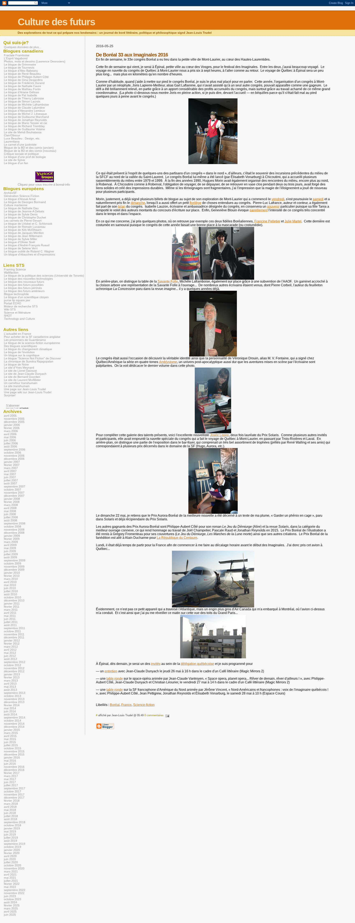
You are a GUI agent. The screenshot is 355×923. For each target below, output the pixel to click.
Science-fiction (144, 705)
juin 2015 (10, 742)
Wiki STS (10, 309)
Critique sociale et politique (21, 153)
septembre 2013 (14, 692)
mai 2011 (10, 615)
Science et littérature (17, 312)
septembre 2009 (14, 560)
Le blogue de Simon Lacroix (22, 101)
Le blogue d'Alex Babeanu (21, 70)
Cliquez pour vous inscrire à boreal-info (44, 184)
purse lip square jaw (17, 300)
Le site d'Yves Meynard (19, 367)
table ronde (114, 678)
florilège (195, 203)
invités (155, 664)
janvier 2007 (12, 461)
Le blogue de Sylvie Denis (21, 214)
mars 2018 (11, 803)
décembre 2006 (14, 458)
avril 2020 (10, 856)
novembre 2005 (14, 418)
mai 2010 (10, 585)
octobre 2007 (12, 489)
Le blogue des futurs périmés (23, 288)
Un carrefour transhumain (20, 383)
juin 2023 (10, 896)
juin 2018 (10, 813)
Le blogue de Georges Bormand (25, 202)
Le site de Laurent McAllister (22, 380)
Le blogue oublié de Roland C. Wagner (29, 251)
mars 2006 (11, 431)
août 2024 (10, 902)
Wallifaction (11, 272)
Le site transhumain (17, 386)
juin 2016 (10, 763)
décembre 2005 (14, 421)
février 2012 (12, 643)
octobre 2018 (12, 825)
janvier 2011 (12, 603)
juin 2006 (10, 440)
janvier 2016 (12, 757)
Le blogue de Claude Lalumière (24, 107)
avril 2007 (10, 471)
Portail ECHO (12, 303)
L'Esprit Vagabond (16, 58)
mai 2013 (10, 686)
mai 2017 (10, 779)
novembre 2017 (14, 794)
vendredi (278, 199)
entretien (111, 671)
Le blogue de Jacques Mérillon (24, 232)
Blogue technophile (16, 294)
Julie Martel (293, 221)
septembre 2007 (14, 486)
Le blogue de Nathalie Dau (21, 208)
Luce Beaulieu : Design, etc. (22, 138)
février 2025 (12, 905)
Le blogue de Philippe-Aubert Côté (26, 76)
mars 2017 (11, 776)
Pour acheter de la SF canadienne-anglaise (32, 336)
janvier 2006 (12, 424)
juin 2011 (10, 619)
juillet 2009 (11, 554)
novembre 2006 (14, 455)
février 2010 (12, 575)
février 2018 (12, 800)
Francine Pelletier (267, 221)
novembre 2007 (14, 492)
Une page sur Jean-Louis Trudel (25, 389)
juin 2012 (10, 655)
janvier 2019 (12, 828)
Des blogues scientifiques (20, 346)
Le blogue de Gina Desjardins (23, 80)
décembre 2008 (14, 532)
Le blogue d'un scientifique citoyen (26, 297)
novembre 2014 (14, 723)
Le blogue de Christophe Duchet (25, 217)
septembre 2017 (14, 788)
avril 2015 (10, 736)
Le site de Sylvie (14, 160)
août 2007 (10, 483)
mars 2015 (11, 732)
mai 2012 (10, 652)
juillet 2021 (11, 880)
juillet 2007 (11, 480)
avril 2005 (10, 415)
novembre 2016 (14, 766)
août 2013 (10, 689)
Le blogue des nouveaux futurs (24, 281)
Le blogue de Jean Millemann (23, 236)
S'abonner (13, 405)
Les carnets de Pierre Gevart (22, 220)
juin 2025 (10, 914)
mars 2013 (11, 680)
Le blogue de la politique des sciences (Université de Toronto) (44, 275)
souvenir (273, 206)
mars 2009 (11, 542)
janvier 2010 (12, 572)
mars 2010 (11, 578)
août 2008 (10, 520)
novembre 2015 (14, 751)
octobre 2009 (12, 563)
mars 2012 (11, 646)
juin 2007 (10, 477)
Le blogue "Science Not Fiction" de (32, 358)
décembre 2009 (14, 569)
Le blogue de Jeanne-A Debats (24, 211)
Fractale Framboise (16, 55)
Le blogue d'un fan (16, 163)
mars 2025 (11, 908)
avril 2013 (10, 683)
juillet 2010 (11, 591)
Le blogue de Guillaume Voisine (24, 129)
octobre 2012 (12, 665)
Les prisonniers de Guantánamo (25, 339)
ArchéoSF (10, 192)
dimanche (138, 203)
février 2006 (12, 428)
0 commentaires (154, 715)
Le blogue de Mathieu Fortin (22, 89)
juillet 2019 (11, 837)
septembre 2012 (14, 662)
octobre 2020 (12, 865)
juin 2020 (10, 859)
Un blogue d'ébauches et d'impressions (29, 254)
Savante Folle (168, 281)
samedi (318, 199)
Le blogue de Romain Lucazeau (24, 226)
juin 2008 (10, 514)
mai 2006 (10, 437)
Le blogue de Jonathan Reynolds (25, 120)
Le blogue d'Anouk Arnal (20, 199)
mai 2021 (10, 877)
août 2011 (10, 625)
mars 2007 (11, 468)
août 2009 (10, 557)
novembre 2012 (14, 668)
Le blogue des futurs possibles (24, 284)
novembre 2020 (14, 868)
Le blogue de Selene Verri (21, 248)
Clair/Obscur (12, 135)
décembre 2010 (14, 600)
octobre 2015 (12, 748)
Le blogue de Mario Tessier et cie (25, 123)
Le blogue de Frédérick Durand (24, 83)
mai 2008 (10, 511)
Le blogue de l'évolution (19, 352)
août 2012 (10, 659)
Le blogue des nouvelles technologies (28, 278)
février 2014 (12, 705)
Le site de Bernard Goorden (22, 376)
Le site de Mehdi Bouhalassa (22, 132)
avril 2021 (10, 874)
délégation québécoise (197, 664)
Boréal (115, 705)
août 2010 (10, 594)
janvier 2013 (12, 674)
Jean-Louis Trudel (12, 408)
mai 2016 (10, 760)
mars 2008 (11, 505)
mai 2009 (10, 548)
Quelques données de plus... (22, 47)
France (126, 705)
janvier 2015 (12, 729)
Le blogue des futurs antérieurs (24, 291)
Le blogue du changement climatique (28, 349)
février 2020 (12, 853)
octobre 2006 (12, 452)
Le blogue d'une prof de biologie (25, 157)
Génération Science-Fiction (21, 196)
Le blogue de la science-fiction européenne (32, 343)
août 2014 (10, 714)
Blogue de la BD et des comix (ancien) (29, 147)
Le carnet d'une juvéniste (20, 144)
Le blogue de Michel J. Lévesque (25, 113)
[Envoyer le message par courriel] (166, 715)
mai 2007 (10, 474)
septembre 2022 (14, 890)
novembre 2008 (14, 529)
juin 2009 (10, 551)
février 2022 (12, 883)
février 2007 (12, 465)
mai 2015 (10, 739)
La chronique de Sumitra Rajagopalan (28, 361)
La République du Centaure (177, 537)
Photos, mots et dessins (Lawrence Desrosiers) (34, 61)
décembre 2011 (14, 637)
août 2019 (10, 840)
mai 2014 (10, 708)
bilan (121, 206)
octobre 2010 (12, 597)
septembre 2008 (14, 523)
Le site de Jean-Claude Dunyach (25, 373)
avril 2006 (10, 434)
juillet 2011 (11, 622)
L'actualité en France (17, 333)
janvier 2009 (12, 535)
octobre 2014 (12, 720)
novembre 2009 (14, 566)
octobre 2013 (12, 696)
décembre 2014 (14, 726)
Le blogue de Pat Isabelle (20, 95)
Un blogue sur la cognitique (21, 355)
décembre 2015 (14, 754)
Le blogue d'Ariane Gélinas (21, 92)
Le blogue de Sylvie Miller (20, 239)
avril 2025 (10, 911)
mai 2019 (10, 831)
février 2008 (12, 501)
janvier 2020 (12, 850)
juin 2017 (10, 782)
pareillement (259, 210)
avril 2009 (10, 545)
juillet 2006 (11, 443)
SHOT (8, 315)
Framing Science (15, 269)
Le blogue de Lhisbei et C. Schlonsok (28, 223)
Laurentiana (12, 141)
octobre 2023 (12, 899)
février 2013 (12, 677)
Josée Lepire (219, 435)
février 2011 (11, 606)
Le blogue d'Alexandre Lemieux (24, 110)
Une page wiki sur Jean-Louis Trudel (27, 392)
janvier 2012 (12, 640)
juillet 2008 (11, 517)
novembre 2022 (14, 893)
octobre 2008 (12, 526)
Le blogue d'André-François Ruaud (27, 245)
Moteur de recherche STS (21, 306)
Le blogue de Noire (16, 364)
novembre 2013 (14, 699)
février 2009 (12, 538)
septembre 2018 (14, 822)
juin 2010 (10, 588)
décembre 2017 (14, 797)
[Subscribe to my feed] (3, 405)
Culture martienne (15, 205)
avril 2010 (10, 582)
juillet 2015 (11, 745)
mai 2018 (10, 810)
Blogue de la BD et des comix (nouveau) (30, 150)
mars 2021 (11, 871)
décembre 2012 (14, 671)
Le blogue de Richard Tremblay (24, 126)
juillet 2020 (11, 862)
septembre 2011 (14, 628)
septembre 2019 (14, 843)
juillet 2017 (11, 785)
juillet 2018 (11, 816)
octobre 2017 (12, 791)
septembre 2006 (14, 449)
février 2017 (12, 773)
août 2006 (10, 446)
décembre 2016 (14, 769)
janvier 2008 (12, 498)
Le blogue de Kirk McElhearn (22, 229)
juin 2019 (10, 834)
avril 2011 (10, 612)
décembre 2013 (14, 702)
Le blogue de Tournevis (19, 67)
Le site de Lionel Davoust (20, 370)
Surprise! (10, 395)
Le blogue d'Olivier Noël (19, 242)
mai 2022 (10, 887)
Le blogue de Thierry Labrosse (24, 98)
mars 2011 (11, 609)
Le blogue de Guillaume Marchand (26, 116)
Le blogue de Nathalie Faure (22, 86)
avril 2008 (10, 508)
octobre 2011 (12, 631)
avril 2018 (10, 806)
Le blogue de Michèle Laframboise (26, 104)
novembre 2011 (14, 634)
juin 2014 (10, 711)
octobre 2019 (12, 846)
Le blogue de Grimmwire (20, 64)
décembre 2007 (14, 495)
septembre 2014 (14, 717)
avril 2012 (10, 649)
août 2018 (10, 819)
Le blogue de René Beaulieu (22, 73)
